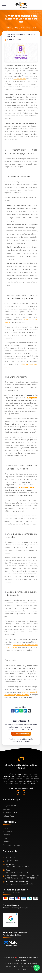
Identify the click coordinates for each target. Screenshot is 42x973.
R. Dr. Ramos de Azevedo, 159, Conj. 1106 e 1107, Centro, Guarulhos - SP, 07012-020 (22, 877)
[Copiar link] (29, 710)
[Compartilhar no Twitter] (17, 711)
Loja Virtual (7, 809)
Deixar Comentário (21, 734)
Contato (6, 842)
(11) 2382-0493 (11, 857)
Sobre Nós (7, 831)
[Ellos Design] (21, 5)
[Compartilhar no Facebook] (13, 711)
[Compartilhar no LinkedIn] (25, 711)
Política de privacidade (12, 845)
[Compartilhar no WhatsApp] (21, 711)
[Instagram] (18, 792)
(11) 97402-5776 (11, 861)
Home (8, 28)
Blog (16, 28)
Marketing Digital (28, 28)
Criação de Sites (9, 805)
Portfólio (6, 835)
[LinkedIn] (24, 792)
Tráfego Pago (8, 816)
